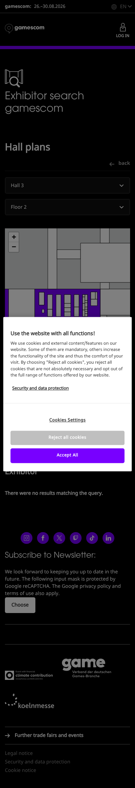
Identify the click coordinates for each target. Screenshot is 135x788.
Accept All (67, 455)
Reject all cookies (67, 438)
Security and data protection (40, 388)
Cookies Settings (67, 420)
